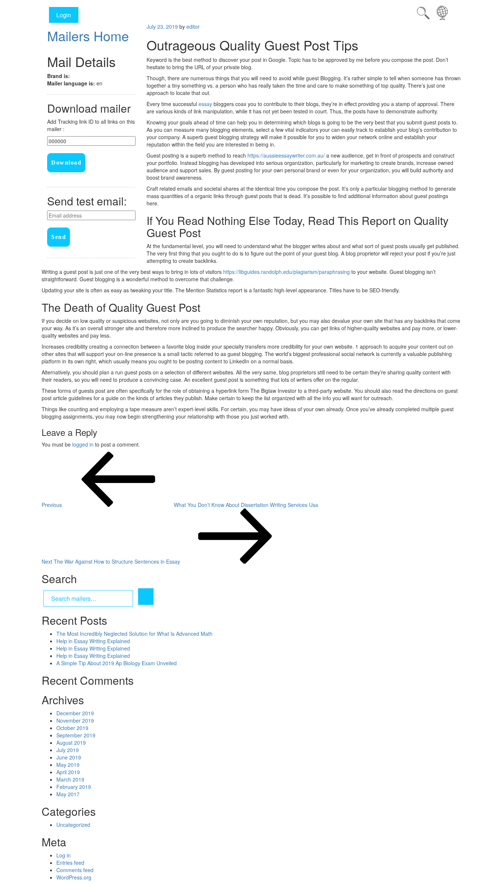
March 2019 (70, 779)
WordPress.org (73, 877)
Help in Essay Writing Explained (93, 641)
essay (205, 103)
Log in (63, 855)
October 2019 (72, 727)
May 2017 (68, 794)
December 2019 (75, 713)
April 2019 (68, 772)
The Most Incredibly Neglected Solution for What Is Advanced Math (134, 633)
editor (193, 26)
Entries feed (70, 862)
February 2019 (73, 786)
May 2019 (68, 764)
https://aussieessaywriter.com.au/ (286, 155)
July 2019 (67, 750)
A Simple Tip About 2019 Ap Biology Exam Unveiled (116, 663)
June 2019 (68, 757)
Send (58, 237)
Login (63, 15)
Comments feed (75, 870)
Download (66, 162)
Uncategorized (73, 824)
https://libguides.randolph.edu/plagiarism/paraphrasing (286, 271)
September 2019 (75, 735)
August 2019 (71, 742)
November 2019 (75, 720)
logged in (83, 444)
